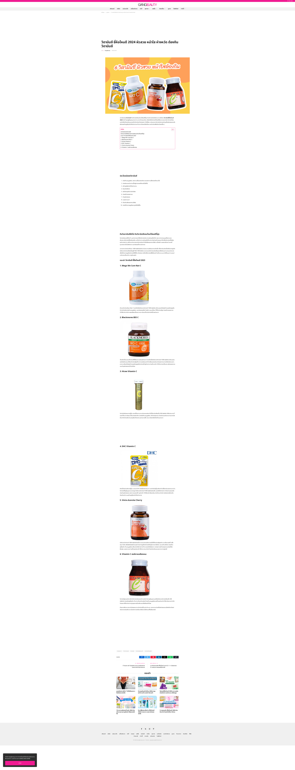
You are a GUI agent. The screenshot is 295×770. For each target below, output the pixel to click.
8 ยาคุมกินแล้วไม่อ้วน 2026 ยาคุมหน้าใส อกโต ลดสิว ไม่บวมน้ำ (146, 692)
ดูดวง (169, 9)
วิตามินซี (132, 651)
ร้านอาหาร (178, 734)
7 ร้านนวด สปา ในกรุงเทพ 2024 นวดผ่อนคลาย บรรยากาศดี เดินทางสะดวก (133, 666)
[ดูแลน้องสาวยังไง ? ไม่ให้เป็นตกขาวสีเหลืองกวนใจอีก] (125, 683)
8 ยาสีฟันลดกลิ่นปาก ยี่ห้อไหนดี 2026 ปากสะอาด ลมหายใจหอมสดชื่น (146, 712)
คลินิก (118, 9)
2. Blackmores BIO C (126, 139)
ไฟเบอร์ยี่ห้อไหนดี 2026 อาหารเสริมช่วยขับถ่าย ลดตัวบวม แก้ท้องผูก (169, 692)
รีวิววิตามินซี (126, 651)
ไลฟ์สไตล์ (175, 9)
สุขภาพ (146, 9)
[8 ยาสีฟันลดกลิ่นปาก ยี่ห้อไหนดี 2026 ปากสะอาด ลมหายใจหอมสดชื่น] (147, 702)
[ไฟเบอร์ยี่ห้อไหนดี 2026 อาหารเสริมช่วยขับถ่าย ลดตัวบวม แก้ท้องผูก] (169, 683)
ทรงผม (132, 734)
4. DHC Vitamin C (125, 143)
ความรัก (146, 736)
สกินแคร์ (112, 9)
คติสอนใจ (152, 736)
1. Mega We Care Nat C (127, 138)
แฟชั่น (153, 9)
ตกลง (20, 763)
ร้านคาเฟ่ (136, 736)
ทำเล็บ (148, 734)
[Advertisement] (147, 27)
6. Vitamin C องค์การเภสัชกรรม (129, 147)
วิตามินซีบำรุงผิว (148, 651)
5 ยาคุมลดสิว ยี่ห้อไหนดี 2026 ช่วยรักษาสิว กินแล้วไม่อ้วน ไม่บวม (169, 711)
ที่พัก (190, 734)
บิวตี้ (141, 9)
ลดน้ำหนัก (159, 734)
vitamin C (119, 651)
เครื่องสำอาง (134, 9)
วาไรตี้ (182, 9)
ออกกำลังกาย (166, 734)
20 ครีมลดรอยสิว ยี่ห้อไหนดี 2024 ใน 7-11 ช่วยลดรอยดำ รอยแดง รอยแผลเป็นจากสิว (163, 666)
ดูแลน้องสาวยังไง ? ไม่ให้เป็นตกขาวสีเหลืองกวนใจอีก (125, 692)
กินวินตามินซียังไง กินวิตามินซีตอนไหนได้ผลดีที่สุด (132, 134)
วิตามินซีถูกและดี (139, 651)
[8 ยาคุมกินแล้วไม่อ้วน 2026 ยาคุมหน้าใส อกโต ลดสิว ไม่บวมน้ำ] (147, 683)
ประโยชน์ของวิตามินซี (126, 132)
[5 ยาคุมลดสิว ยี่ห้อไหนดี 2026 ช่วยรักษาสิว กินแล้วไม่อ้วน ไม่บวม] (169, 702)
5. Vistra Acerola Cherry (127, 145)
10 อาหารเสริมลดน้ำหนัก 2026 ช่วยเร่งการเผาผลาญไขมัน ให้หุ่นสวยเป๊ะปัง (125, 712)
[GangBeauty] (147, 4)
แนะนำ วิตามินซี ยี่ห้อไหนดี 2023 (128, 136)
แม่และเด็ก (125, 9)
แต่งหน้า (143, 734)
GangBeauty (107, 50)
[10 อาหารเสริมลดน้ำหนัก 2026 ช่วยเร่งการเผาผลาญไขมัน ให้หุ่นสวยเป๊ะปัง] (125, 702)
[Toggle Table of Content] (172, 129)
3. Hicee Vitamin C (126, 141)
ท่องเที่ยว (161, 9)
